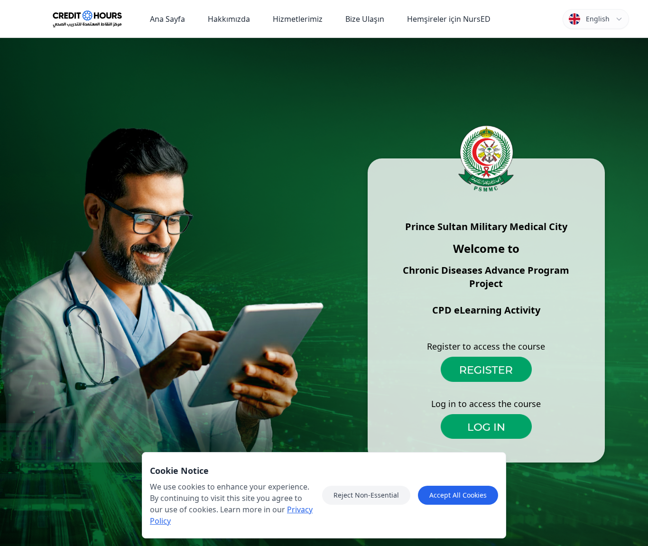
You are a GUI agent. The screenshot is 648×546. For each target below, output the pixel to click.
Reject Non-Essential (366, 495)
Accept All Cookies (458, 495)
